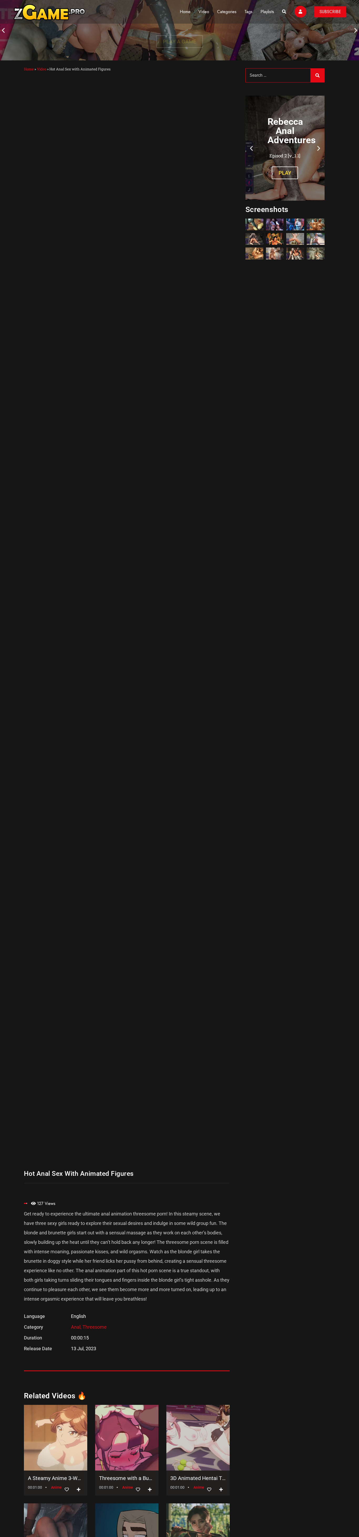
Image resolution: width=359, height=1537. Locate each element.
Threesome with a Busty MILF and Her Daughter (127, 1478)
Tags (248, 12)
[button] (3, 30)
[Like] (67, 1489)
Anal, (77, 1327)
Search (317, 75)
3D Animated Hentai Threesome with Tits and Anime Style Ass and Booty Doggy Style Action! (198, 1478)
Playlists (267, 12)
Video (203, 12)
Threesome (95, 1327)
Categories (227, 12)
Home (185, 12)
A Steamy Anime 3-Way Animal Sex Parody (55, 1478)
